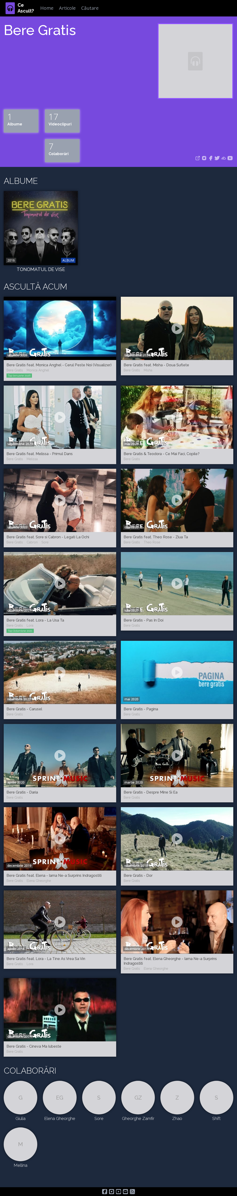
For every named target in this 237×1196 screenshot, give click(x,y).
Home (46, 8)
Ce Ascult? (26, 8)
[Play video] (59, 328)
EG (59, 1097)
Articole (67, 8)
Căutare (90, 8)
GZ (138, 1097)
